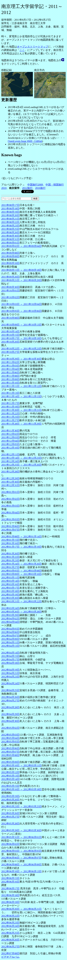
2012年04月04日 (10, 622)
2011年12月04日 (10, 440)
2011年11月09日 (10, 379)
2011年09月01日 (10, 242)
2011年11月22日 (10, 413)
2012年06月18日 (10, 895)
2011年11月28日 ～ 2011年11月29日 (21, 423)
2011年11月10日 (10, 382)
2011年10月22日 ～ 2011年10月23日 (21, 348)
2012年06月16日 (10, 881)
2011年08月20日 (10, 215)
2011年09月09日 (10, 256)
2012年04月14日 (10, 652)
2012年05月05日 (10, 741)
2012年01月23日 (10, 560)
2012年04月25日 (10, 690)
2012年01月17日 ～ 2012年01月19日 (21, 546)
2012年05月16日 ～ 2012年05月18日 (21, 789)
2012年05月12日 (10, 772)
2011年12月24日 (10, 461)
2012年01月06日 (10, 526)
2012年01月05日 (10, 519)
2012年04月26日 (10, 697)
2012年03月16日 (10, 584)
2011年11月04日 (10, 369)
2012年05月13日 (10, 775)
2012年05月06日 (10, 748)
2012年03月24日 (10, 608)
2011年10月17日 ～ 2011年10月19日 (21, 338)
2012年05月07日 (10, 751)
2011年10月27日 (10, 352)
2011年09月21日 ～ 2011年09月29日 (21, 280)
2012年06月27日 (10, 946)
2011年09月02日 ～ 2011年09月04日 (21, 246)
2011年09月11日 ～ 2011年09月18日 (21, 270)
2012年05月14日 (10, 779)
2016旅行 (40, 188)
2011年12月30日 (10, 481)
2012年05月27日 (10, 816)
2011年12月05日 (10, 444)
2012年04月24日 (10, 683)
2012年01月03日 (10, 505)
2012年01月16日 (10, 543)
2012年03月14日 (10, 581)
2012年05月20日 (10, 799)
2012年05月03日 (10, 734)
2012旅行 (27, 188)
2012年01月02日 (10, 499)
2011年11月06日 (10, 372)
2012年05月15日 (10, 786)
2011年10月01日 (10, 290)
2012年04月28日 (10, 707)
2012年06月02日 (10, 844)
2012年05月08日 (10, 755)
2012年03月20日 (10, 598)
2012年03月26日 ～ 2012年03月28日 (21, 611)
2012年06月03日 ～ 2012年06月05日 (21, 851)
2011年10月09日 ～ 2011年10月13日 (21, 324)
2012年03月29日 (10, 615)
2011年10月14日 (10, 331)
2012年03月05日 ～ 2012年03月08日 (21, 570)
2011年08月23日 (10, 225)
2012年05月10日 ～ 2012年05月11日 (21, 765)
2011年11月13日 (10, 393)
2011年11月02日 (10, 362)
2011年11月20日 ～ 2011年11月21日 (21, 410)
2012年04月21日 (10, 673)
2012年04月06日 (10, 632)
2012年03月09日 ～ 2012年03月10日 (21, 574)
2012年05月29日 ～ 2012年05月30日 (21, 830)
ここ (22, 50)
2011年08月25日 (10, 229)
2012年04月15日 (10, 656)
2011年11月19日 (10, 406)
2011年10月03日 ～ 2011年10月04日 (21, 304)
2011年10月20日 (10, 341)
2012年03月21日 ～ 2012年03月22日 (21, 601)
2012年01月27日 (10, 567)
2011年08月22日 (10, 222)
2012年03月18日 (10, 591)
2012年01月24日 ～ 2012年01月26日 (21, 563)
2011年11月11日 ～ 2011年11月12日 (21, 386)
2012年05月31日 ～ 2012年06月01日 (21, 837)
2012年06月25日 (10, 933)
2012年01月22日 (10, 557)
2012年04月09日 (10, 639)
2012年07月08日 (10, 953)
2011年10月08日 (10, 317)
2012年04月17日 (10, 659)
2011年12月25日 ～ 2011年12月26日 (21, 464)
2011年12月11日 (10, 454)
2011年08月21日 (10, 218)
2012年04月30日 (10, 721)
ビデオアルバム (10, 956)
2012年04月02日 (10, 618)
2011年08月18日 (10, 208)
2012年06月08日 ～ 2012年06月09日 (21, 864)
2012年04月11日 (10, 642)
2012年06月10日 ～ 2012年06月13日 (21, 871)
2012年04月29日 (10, 714)
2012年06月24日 (10, 926)
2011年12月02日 (10, 434)
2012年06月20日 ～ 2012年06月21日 (21, 909)
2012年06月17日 (10, 888)
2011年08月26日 (10, 232)
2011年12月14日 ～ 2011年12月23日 (21, 458)
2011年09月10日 (10, 263)
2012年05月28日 (10, 823)
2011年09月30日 (10, 287)
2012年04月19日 (10, 669)
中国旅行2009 (35, 184)
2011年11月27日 (10, 420)
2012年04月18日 (10, 663)
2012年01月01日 (10, 492)
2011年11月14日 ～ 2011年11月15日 (21, 396)
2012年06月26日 (10, 939)
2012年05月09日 (10, 762)
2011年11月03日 (10, 365)
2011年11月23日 (10, 417)
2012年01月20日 (10, 553)
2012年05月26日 (10, 813)
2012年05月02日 (10, 728)
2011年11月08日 (10, 376)
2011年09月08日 (10, 253)
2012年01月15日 (10, 540)
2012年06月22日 (10, 915)
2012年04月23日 (10, 676)
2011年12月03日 (10, 437)
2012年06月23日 (10, 922)
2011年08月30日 (10, 235)
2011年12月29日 (10, 478)
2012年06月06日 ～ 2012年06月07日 (21, 857)
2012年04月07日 (10, 635)
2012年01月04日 (10, 512)
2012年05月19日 (10, 796)
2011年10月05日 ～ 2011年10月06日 (21, 311)
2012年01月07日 (10, 529)
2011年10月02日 (10, 297)
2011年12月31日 (10, 485)
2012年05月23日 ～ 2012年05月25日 (21, 806)
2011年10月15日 (10, 335)
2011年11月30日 (10, 430)
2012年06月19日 (10, 902)
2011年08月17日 (10, 205)
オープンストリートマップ (32, 46)
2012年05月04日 (10, 738)
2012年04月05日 (10, 628)
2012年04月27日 (10, 700)
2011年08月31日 (10, 239)
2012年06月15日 (10, 878)
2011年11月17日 (10, 403)
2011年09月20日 (10, 276)
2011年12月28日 (10, 471)
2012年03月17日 (10, 587)
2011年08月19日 (10, 212)
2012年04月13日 (10, 646)
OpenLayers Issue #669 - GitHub (25, 141)
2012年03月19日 (10, 594)
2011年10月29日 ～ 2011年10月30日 (21, 358)
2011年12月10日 (10, 447)
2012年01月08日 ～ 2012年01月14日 (21, 536)
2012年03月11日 (10, 577)
